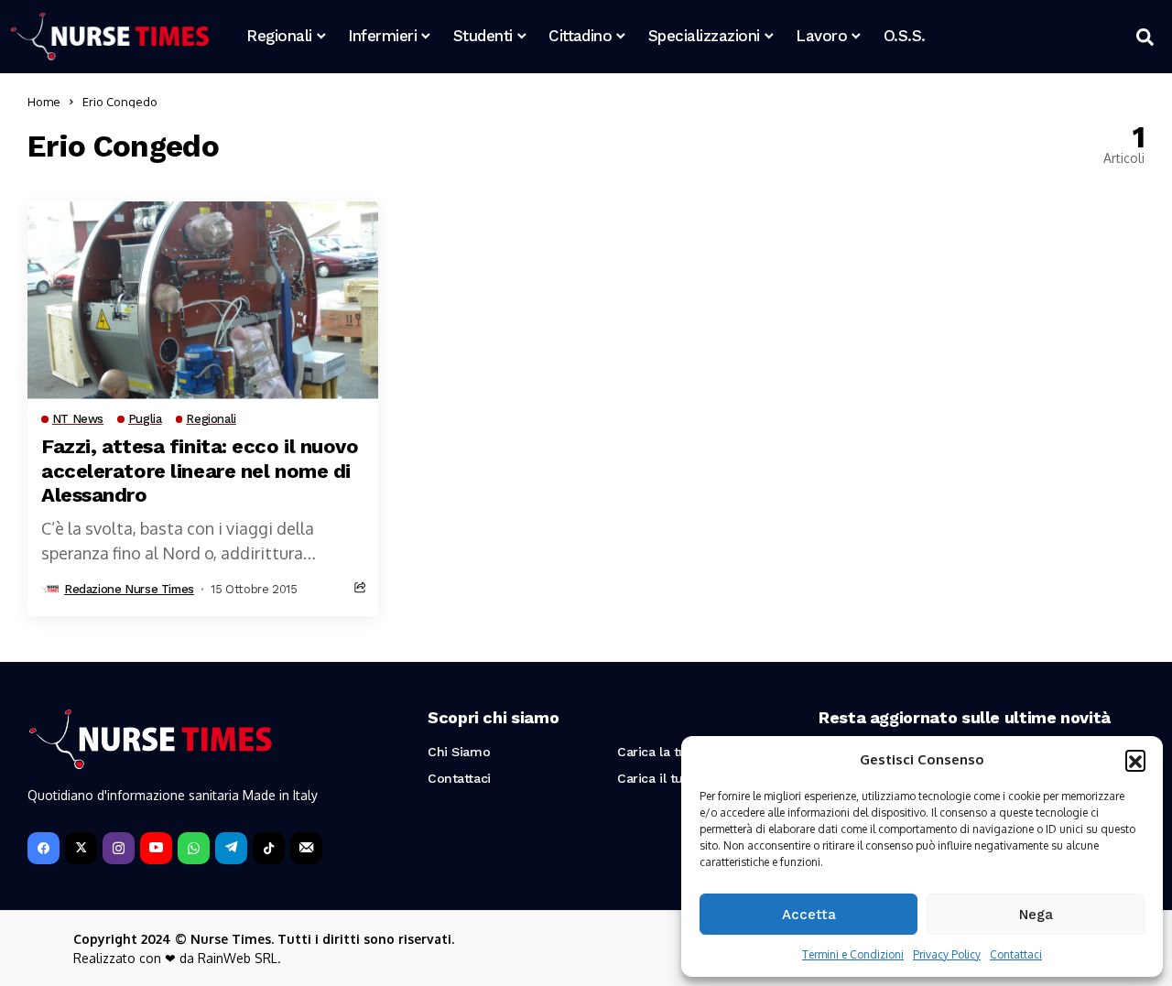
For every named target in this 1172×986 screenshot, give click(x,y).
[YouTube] (156, 848)
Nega (1036, 914)
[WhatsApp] (194, 848)
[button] (1135, 760)
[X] (81, 848)
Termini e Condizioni (853, 954)
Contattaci (1016, 954)
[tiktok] (269, 848)
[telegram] (231, 848)
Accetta (809, 914)
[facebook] (43, 848)
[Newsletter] (306, 848)
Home (43, 101)
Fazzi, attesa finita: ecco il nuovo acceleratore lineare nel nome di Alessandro (200, 470)
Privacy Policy (947, 954)
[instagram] (119, 848)
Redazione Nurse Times (129, 589)
